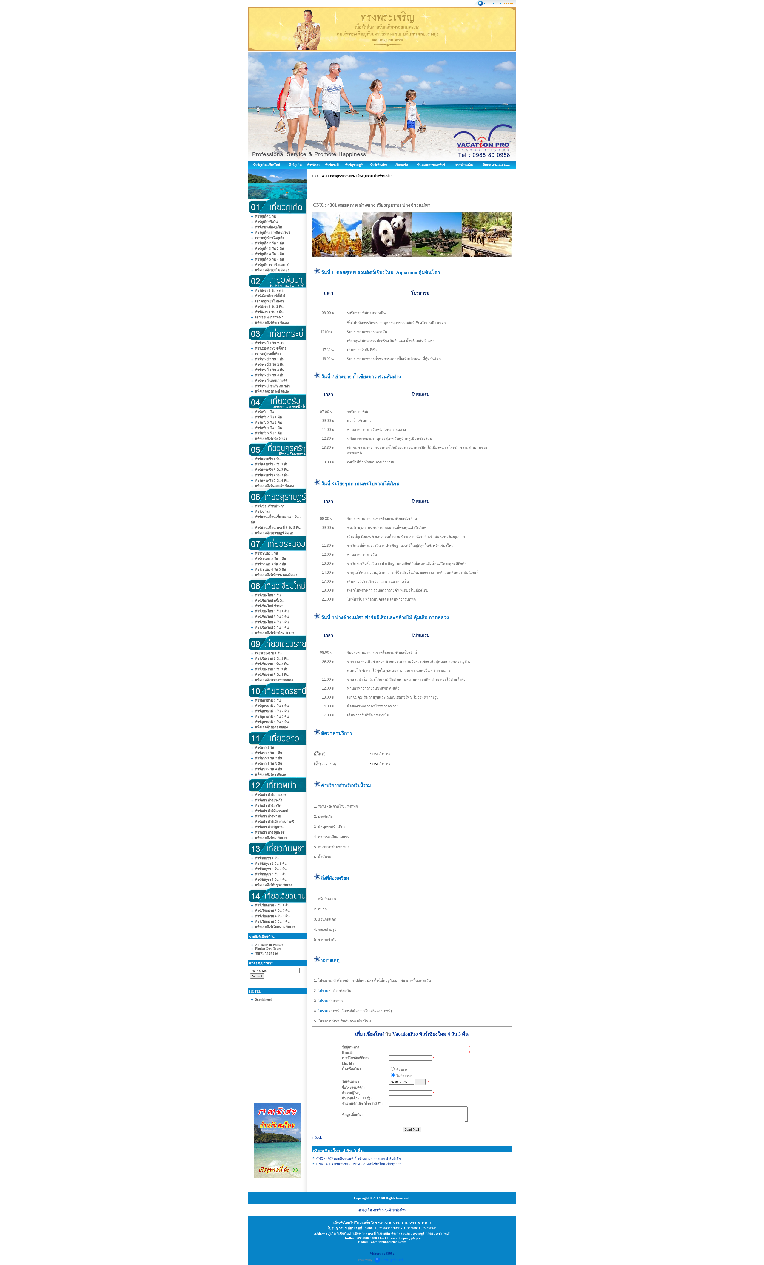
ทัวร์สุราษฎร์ (354, 165)
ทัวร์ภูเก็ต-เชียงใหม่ (266, 165)
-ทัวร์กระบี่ (380, 1210)
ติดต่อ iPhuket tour (496, 165)
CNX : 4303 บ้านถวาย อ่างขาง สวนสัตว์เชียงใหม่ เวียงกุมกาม (359, 1164)
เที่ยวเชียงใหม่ (369, 1033)
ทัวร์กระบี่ (332, 165)
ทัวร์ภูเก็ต (295, 165)
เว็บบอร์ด (401, 165)
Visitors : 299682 (382, 1253)
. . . (420, 1081)
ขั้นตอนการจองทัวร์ (431, 165)
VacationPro (405, 1033)
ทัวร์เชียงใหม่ (379, 165)
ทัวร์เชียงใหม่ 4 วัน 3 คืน (444, 1033)
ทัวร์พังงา (313, 165)
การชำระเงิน (464, 165)
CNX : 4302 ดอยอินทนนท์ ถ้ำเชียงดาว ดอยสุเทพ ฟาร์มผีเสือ (358, 1158)
